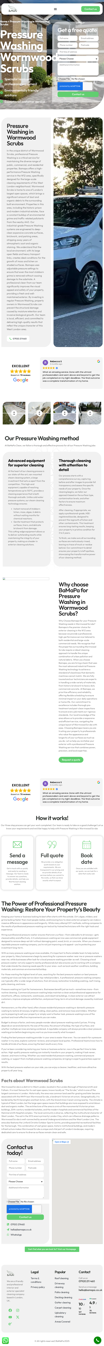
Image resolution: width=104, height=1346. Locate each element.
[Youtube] (10, 1317)
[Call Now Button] (97, 1340)
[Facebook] (10, 1310)
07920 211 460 (87, 1281)
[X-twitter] (17, 1317)
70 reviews (92, 1311)
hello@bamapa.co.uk (90, 1290)
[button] (55, 9)
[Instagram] (17, 1310)
